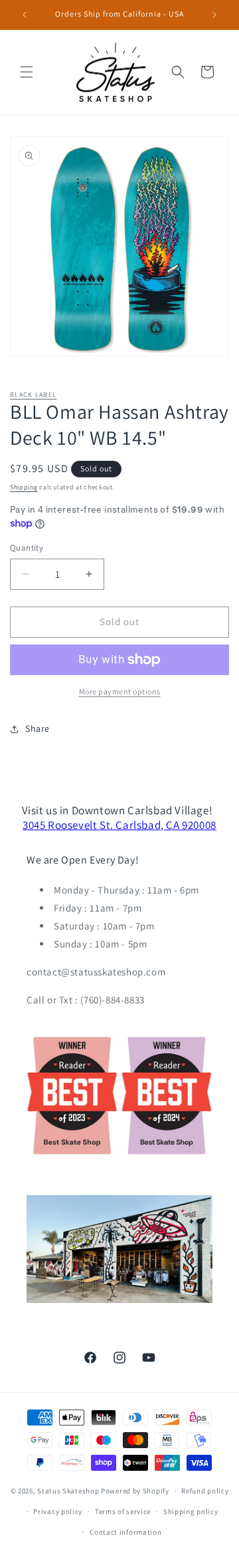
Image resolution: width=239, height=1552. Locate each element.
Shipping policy (190, 1511)
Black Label (33, 394)
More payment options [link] (120, 691)
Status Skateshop (68, 1490)
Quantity (26, 547)
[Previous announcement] (24, 14)
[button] (26, 72)
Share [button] (37, 728)
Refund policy (204, 1490)
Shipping (24, 487)
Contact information (125, 1532)
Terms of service (123, 1511)
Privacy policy (57, 1511)
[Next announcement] (214, 14)
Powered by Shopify (135, 1490)
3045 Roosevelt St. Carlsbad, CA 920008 (119, 825)
